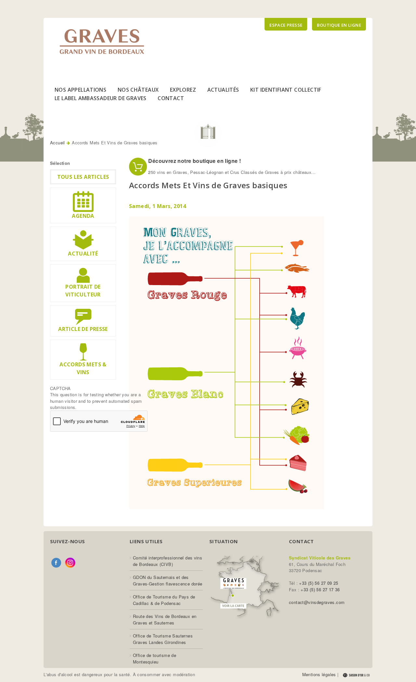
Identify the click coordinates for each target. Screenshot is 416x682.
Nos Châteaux (138, 89)
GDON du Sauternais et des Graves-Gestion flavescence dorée (167, 580)
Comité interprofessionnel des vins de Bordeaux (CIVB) (167, 561)
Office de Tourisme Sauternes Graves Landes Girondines (163, 639)
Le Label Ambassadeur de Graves (101, 98)
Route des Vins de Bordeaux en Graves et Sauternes (164, 619)
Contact (171, 98)
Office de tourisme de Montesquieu (154, 658)
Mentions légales (319, 674)
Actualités (223, 89)
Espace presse (285, 25)
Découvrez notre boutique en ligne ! (194, 160)
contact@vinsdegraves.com (316, 602)
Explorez (183, 89)
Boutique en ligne (339, 25)
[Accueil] (102, 41)
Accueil (57, 142)
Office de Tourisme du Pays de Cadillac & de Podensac (164, 600)
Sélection (60, 163)
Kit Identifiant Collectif (285, 89)
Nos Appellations (80, 89)
